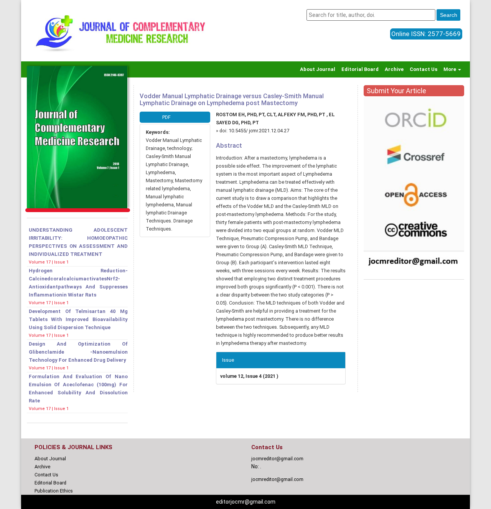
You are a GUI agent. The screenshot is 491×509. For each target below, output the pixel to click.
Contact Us (423, 69)
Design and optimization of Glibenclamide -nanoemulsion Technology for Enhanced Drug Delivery (78, 352)
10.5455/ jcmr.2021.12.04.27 (259, 130)
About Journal (317, 69)
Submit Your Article (396, 91)
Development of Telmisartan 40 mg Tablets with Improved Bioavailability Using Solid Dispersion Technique (78, 319)
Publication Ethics (54, 491)
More (450, 69)
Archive (394, 69)
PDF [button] (166, 117)
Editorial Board (360, 69)
